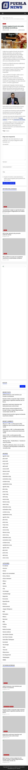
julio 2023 (5, 550)
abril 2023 (5, 555)
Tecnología (6, 644)
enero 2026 (6, 474)
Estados (5, 604)
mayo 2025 (5, 494)
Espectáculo (6, 601)
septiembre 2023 (7, 545)
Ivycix (4, 435)
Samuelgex (6, 429)
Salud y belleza (7, 632)
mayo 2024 (5, 524)
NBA (4, 621)
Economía (5, 598)
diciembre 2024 (7, 507)
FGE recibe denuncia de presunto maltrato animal (14, 223)
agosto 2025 (6, 486)
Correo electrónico (7, 167)
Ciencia (5, 586)
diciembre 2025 (7, 476)
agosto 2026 (6, 456)
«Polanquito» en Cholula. (19, 119)
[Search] (25, 13)
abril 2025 (5, 496)
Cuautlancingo (6, 593)
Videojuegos (6, 657)
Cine (4, 588)
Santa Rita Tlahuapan (8, 639)
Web (4, 172)
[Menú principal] (2, 13)
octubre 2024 (6, 512)
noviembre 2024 (7, 509)
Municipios (5, 614)
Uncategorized (7, 654)
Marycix (5, 423)
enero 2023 (6, 557)
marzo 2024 (6, 529)
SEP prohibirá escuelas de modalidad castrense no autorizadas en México (14, 246)
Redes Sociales (7, 629)
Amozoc (5, 568)
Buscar (5, 382)
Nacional (5, 619)
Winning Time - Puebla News (10, 440)
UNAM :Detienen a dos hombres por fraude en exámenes (14, 676)
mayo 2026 (5, 463)
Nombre (5, 162)
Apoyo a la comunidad (9, 573)
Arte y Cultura (6, 576)
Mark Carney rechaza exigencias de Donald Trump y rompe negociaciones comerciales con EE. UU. (13, 410)
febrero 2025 (6, 502)
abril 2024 (5, 527)
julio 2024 (5, 519)
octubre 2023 (6, 542)
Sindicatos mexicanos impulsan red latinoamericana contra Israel (14, 724)
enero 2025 (6, 504)
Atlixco (4, 581)
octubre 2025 (6, 481)
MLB (4, 611)
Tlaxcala (5, 649)
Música (4, 616)
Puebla (4, 23)
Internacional (6, 606)
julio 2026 (5, 458)
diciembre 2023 (7, 537)
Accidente (5, 565)
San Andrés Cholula (8, 634)
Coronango (6, 591)
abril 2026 (5, 466)
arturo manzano (7, 578)
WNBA (4, 660)
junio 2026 (5, 461)
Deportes (5, 596)
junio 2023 (5, 552)
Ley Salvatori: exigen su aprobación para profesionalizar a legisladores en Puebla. (14, 199)
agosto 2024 (6, 517)
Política (5, 624)
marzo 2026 (6, 468)
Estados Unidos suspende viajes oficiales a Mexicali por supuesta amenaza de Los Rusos (14, 400)
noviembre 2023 (7, 540)
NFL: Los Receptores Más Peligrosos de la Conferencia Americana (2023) (13, 425)
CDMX (4, 583)
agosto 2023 (6, 547)
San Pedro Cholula (7, 637)
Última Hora (6, 652)
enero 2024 (6, 535)
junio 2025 (5, 491)
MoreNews (10, 768)
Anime (4, 571)
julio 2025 (5, 489)
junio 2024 (5, 522)
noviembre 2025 (7, 479)
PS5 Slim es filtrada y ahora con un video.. (14, 445)
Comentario (6, 144)
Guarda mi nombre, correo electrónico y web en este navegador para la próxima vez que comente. (14, 178)
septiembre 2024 (7, 514)
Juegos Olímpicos (7, 609)
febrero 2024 (6, 532)
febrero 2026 (6, 471)
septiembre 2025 (7, 484)
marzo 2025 (6, 499)
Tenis (4, 647)
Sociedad (5, 642)
